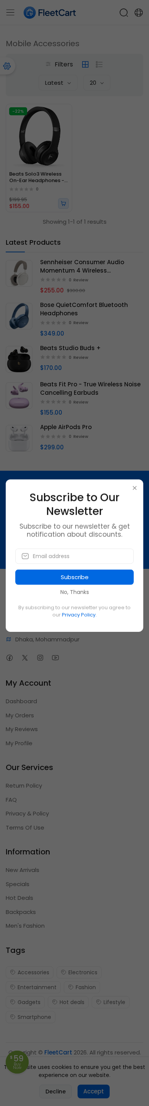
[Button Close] (134, 488)
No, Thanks (74, 592)
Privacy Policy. (79, 614)
